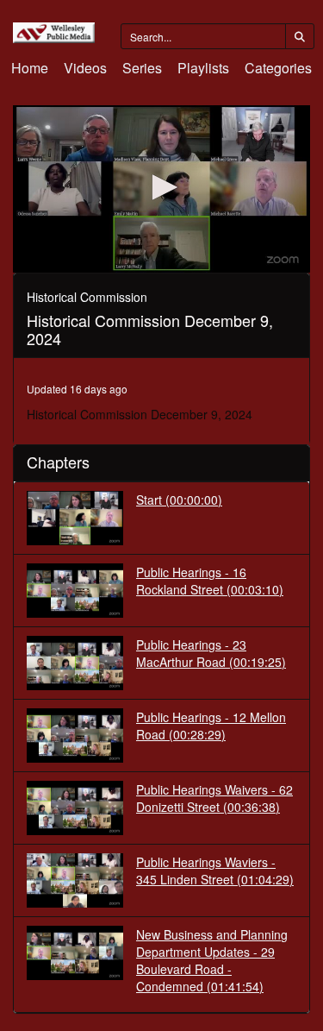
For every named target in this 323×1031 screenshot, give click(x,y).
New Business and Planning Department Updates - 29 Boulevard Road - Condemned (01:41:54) (212, 960)
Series (142, 68)
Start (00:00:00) (179, 499)
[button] (162, 187)
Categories (278, 68)
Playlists (203, 68)
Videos (85, 68)
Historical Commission (87, 296)
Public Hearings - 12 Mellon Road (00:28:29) (211, 725)
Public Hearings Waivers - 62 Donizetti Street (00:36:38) (214, 798)
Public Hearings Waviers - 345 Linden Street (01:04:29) (215, 870)
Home (29, 68)
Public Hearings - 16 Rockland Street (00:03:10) (209, 580)
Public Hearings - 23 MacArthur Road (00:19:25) (211, 653)
